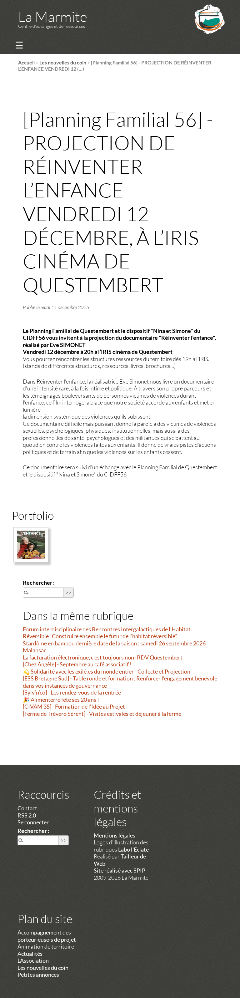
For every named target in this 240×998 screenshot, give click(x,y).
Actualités (30, 953)
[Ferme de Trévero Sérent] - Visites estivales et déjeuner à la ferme (102, 713)
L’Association (33, 960)
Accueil (26, 62)
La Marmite (52, 16)
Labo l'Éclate (133, 849)
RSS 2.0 (27, 815)
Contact (27, 808)
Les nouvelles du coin (62, 62)
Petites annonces (38, 974)
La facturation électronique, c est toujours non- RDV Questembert (102, 657)
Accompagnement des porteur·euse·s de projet (47, 936)
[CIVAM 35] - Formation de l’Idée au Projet (74, 706)
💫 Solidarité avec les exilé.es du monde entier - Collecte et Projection (106, 671)
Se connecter (33, 822)
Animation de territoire (46, 946)
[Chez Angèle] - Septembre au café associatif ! (77, 664)
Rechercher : (39, 582)
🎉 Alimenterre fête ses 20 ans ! (61, 699)
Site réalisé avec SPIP (119, 870)
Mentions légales (114, 835)
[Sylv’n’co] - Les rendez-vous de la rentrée (72, 692)
